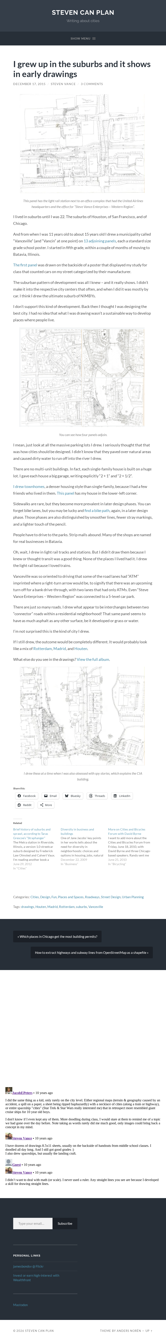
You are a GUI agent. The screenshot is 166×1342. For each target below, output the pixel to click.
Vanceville (95, 907)
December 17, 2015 (29, 84)
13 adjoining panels (100, 240)
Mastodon (20, 1305)
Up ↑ (149, 1330)
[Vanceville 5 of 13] (83, 716)
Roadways (92, 897)
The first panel (25, 264)
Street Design (111, 897)
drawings (27, 907)
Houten (80, 648)
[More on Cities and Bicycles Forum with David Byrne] (131, 846)
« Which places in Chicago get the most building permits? (57, 936)
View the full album (93, 659)
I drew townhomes (29, 486)
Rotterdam (42, 648)
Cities (34, 897)
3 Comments (92, 84)
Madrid (59, 648)
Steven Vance (63, 84)
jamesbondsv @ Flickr (28, 1266)
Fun (54, 897)
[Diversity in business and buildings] (84, 846)
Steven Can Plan (83, 12)
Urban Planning (133, 897)
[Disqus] (83, 1024)
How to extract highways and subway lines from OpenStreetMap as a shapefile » (91, 952)
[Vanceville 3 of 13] (83, 143)
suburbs (81, 907)
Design (45, 897)
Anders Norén (129, 1330)
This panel (65, 493)
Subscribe (65, 1223)
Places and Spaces (71, 897)
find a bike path (97, 510)
